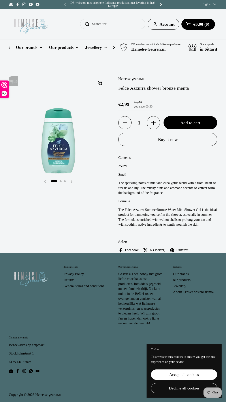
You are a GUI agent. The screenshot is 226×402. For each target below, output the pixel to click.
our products (181, 280)
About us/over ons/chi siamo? (193, 292)
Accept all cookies (184, 374)
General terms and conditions (84, 286)
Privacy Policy (74, 274)
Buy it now (168, 139)
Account (167, 24)
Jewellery (179, 286)
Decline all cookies (184, 388)
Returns (69, 280)
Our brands (181, 274)
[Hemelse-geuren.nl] (31, 24)
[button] (54, 181)
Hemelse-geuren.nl (48, 395)
